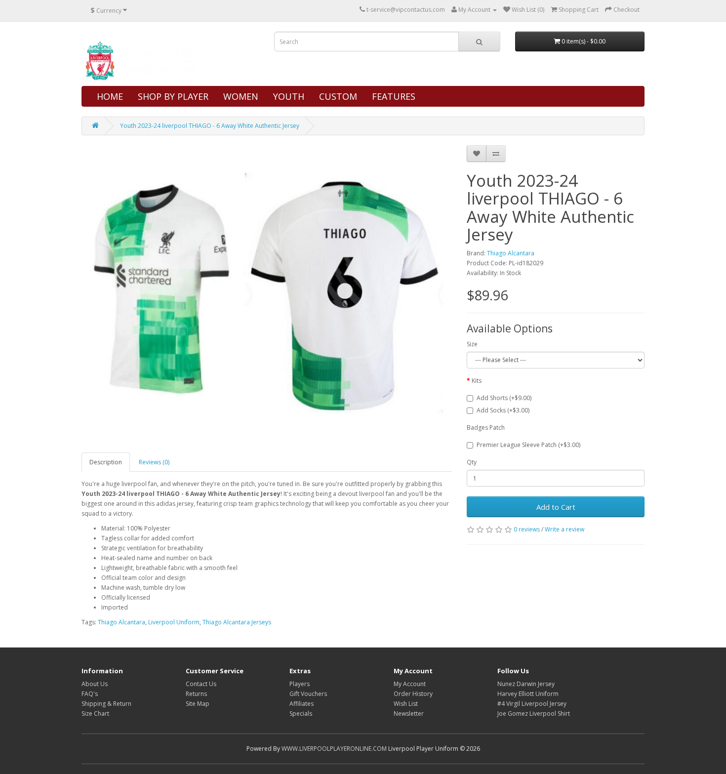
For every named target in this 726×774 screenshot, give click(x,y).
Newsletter (409, 713)
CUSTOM (338, 96)
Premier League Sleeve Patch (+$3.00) (528, 445)
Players (299, 684)
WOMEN (240, 96)
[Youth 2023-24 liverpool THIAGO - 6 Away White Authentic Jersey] (266, 294)
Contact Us (201, 684)
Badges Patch (486, 427)
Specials (300, 713)
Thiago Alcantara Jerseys (236, 622)
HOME (110, 96)
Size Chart (95, 713)
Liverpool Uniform (174, 622)
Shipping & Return (106, 703)
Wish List (406, 703)
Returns (196, 694)
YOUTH (288, 96)
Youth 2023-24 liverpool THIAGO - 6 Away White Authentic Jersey (209, 126)
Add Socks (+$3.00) (503, 410)
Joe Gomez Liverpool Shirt (533, 713)
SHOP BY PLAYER (173, 96)
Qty (472, 462)
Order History (413, 694)
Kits (477, 380)
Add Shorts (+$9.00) (504, 398)
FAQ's (89, 694)
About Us (94, 684)
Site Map (197, 703)
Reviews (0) (154, 462)
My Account (410, 684)
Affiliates (301, 703)
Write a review (564, 529)
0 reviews (527, 529)
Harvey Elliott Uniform (528, 694)
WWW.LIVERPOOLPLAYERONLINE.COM (334, 748)
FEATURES (393, 96)
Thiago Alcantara (510, 253)
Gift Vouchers (308, 694)
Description (105, 462)
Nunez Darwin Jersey (526, 684)
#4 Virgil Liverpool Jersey (531, 703)
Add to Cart (555, 507)
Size (472, 344)
